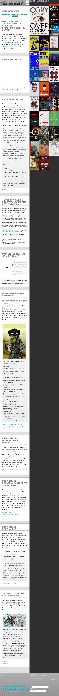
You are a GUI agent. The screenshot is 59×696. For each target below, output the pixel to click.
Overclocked (25, 31)
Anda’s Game (12, 280)
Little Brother (12, 235)
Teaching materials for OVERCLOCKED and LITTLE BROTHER (14, 202)
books (17, 686)
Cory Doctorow (18, 31)
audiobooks (14, 686)
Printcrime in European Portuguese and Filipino (14, 483)
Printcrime (8, 89)
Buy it (12, 14)
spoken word (23, 689)
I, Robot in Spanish (12, 99)
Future (25, 671)
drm (9, 688)
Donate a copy (14, 16)
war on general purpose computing (15, 691)
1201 (4, 686)
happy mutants (18, 688)
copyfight (24, 686)
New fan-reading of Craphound (13, 294)
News (22, 31)
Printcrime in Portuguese (11, 516)
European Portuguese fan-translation (10, 514)
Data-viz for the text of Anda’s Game (13, 254)
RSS (27, 4)
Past (3, 671)
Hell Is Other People (34, 678)
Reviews (8, 14)
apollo (7, 686)
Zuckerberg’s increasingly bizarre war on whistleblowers (41, 679)
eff (11, 688)
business (20, 686)
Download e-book (18, 14)
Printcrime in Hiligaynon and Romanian (10, 440)
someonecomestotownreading (15, 689)
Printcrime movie (11, 59)
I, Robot (22, 106)
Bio (27, 1)
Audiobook (25, 14)
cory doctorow (5, 688)
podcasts (22, 688)
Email (27, 2)
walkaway (27, 689)
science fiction (3, 689)
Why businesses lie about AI (36, 675)
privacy (26, 688)
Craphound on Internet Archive (9, 424)
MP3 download (19, 424)
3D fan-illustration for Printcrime (13, 594)
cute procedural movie (18, 87)
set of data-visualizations (17, 279)
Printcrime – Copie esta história (9, 583)
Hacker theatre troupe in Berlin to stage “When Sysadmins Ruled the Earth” (13, 26)
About (4, 14)
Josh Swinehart (5, 87)
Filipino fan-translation (7, 512)
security (8, 689)
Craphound (5, 308)
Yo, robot (4, 189)
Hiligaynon (14, 451)
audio (10, 686)
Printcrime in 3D (5, 661)
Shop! (54, 4)
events (14, 688)
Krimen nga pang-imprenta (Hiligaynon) (11, 469)
